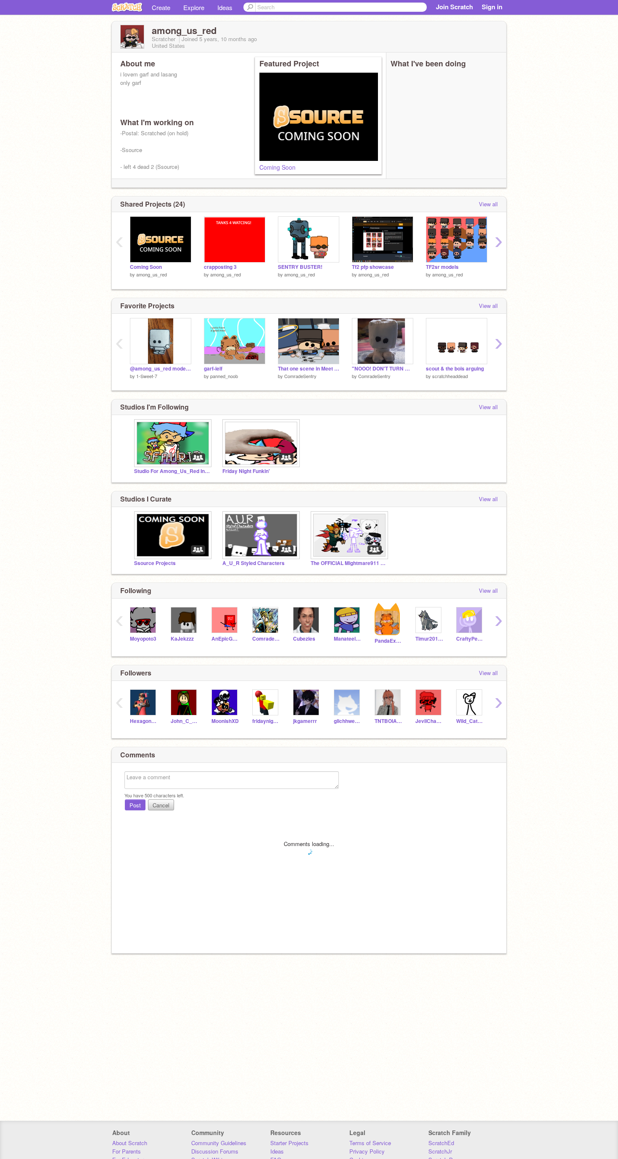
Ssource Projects (155, 563)
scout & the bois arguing (455, 368)
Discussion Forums (214, 1151)
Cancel (161, 805)
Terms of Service (370, 1143)
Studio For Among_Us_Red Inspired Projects (172, 471)
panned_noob (224, 376)
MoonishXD (225, 721)
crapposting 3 (220, 267)
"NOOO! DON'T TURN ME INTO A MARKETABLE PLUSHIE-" (382, 368)
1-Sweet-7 (146, 376)
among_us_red (151, 274)
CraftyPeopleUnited (470, 638)
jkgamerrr (305, 721)
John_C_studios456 (185, 721)
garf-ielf (213, 368)
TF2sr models (442, 267)
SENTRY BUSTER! (300, 267)
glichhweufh (348, 721)
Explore (193, 7)
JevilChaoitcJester (429, 721)
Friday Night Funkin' (246, 471)
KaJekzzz (182, 638)
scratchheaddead (450, 376)
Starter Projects (289, 1143)
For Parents (126, 1151)
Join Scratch (454, 6)
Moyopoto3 (143, 638)
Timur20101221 (429, 638)
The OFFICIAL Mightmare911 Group (348, 563)
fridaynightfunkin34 (266, 721)
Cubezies (304, 638)
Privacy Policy (367, 1151)
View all (488, 204)
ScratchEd (441, 1143)
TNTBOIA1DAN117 (389, 721)
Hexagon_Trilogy (144, 721)
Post (135, 805)
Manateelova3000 (348, 638)
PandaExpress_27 (389, 640)
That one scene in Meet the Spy (308, 368)
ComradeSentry (300, 376)
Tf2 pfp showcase (373, 267)
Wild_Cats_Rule (470, 721)
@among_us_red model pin (160, 368)
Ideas (224, 7)
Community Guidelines (218, 1143)
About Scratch (129, 1143)
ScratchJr (440, 1151)
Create (161, 7)
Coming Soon (277, 167)
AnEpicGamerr (225, 638)
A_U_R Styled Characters (253, 563)
